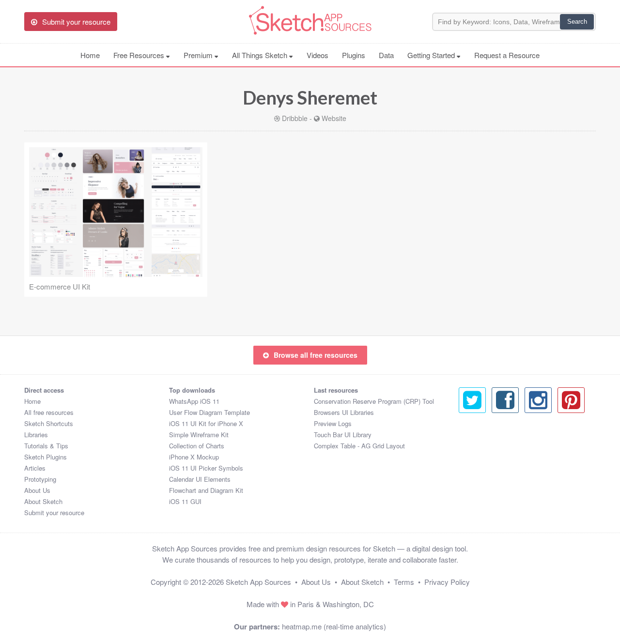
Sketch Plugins (45, 456)
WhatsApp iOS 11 (194, 401)
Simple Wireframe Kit (199, 434)
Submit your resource (54, 512)
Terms (404, 582)
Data (386, 55)
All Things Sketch (260, 55)
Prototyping (40, 479)
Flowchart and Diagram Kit (206, 490)
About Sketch (43, 501)
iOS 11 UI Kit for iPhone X (206, 423)
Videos (317, 55)
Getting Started (432, 55)
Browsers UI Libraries (344, 412)
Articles (35, 468)
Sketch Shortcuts (48, 423)
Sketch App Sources (258, 582)
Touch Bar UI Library (343, 434)
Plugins (353, 55)
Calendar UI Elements (200, 479)
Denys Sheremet (310, 97)
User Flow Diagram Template (209, 412)
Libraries (36, 434)
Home (90, 55)
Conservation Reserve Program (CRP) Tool (374, 401)
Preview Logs (333, 423)
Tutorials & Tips (46, 445)
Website (334, 118)
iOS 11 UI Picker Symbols (206, 468)
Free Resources (139, 55)
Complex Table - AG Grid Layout (359, 445)
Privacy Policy (447, 582)
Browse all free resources (315, 355)
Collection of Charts (196, 445)
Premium (199, 55)
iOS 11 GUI (185, 501)
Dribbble (295, 118)
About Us (37, 490)
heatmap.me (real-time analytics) (334, 626)
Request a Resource (507, 55)
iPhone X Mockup (194, 456)
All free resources (49, 412)
